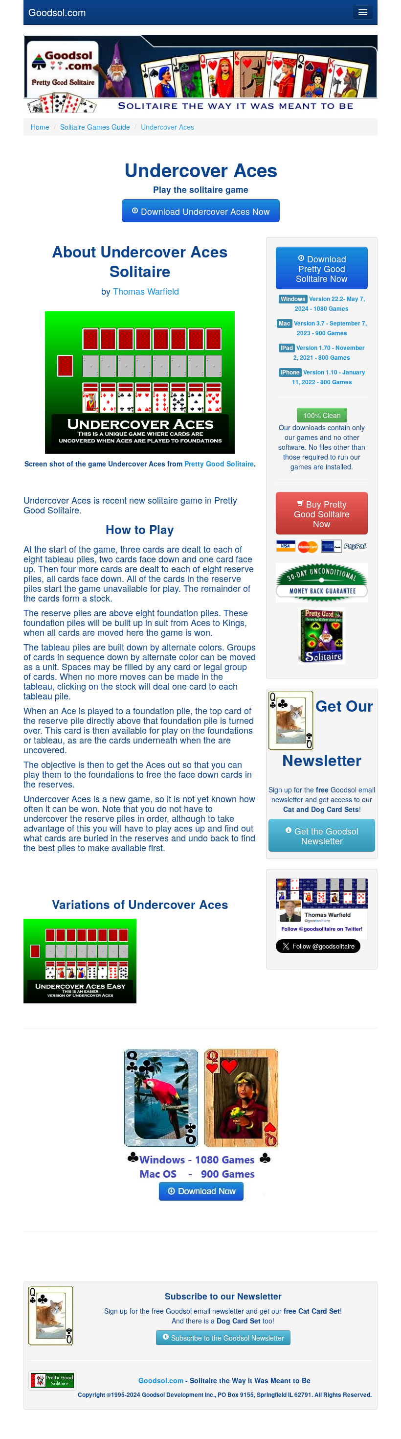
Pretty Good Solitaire (219, 463)
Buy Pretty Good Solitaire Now (322, 514)
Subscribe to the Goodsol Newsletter (226, 1338)
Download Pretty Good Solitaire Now (322, 268)
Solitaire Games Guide (95, 127)
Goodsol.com (57, 12)
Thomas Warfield (146, 290)
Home (40, 127)
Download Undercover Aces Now (204, 211)
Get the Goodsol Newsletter (325, 836)
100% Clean (322, 415)
